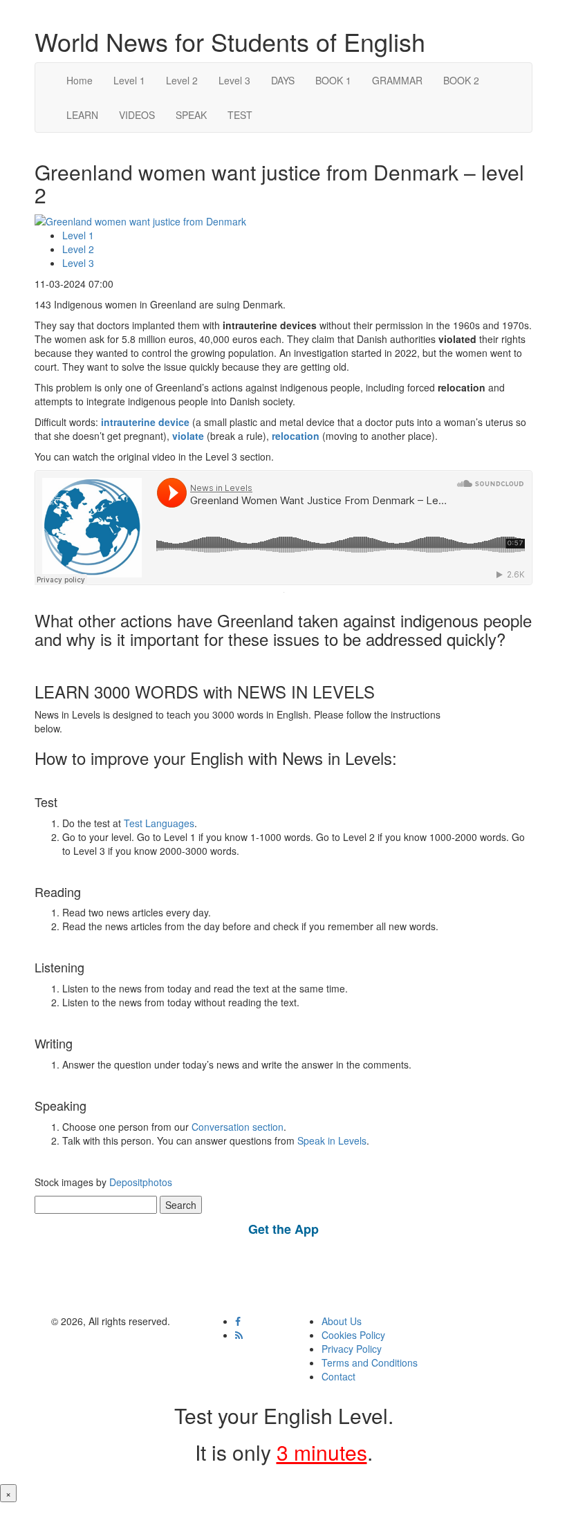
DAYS (283, 80)
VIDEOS (137, 115)
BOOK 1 (333, 80)
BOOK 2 (461, 80)
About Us (342, 1321)
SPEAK (191, 115)
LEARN (82, 115)
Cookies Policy (353, 1335)
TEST (239, 115)
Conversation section (238, 1127)
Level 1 (129, 80)
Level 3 (234, 80)
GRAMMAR (397, 80)
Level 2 (182, 80)
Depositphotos (139, 1182)
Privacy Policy (352, 1349)
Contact (338, 1376)
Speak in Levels (331, 1140)
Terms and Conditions (370, 1362)
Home (79, 80)
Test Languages (159, 823)
